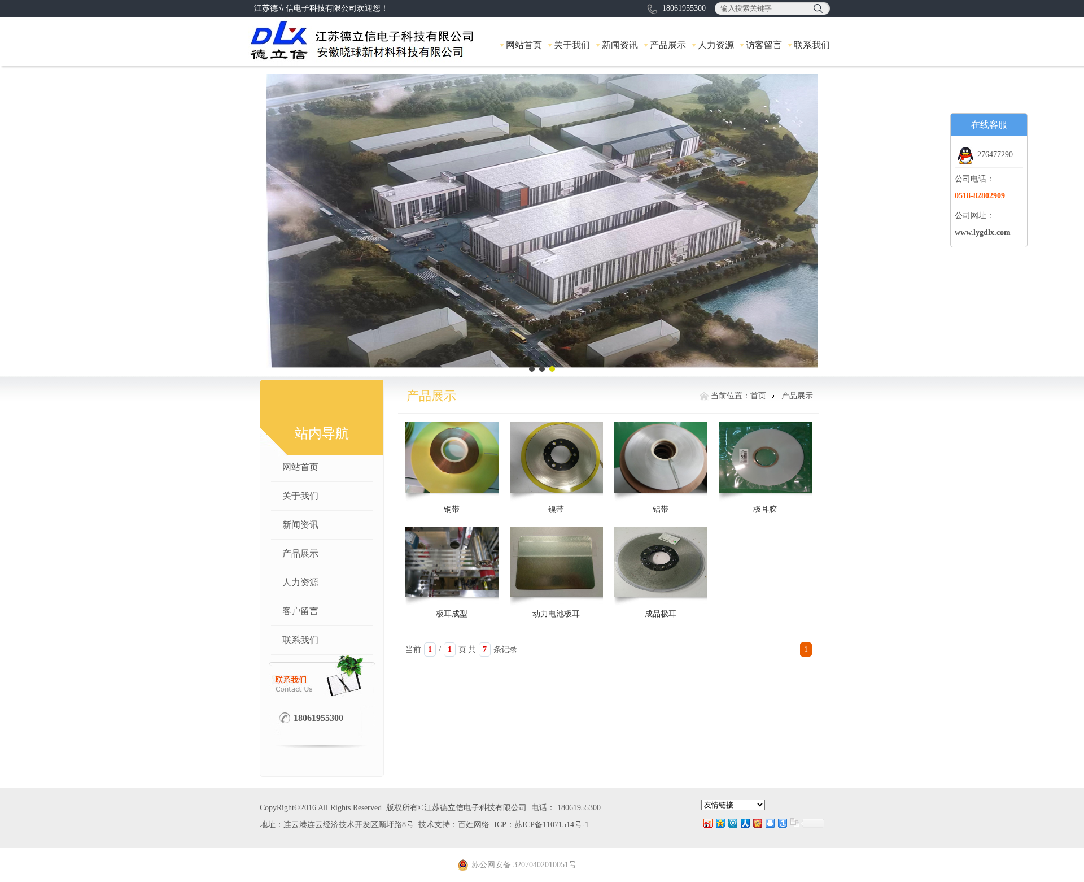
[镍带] (556, 457)
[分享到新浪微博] (707, 823)
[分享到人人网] (744, 823)
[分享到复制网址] (794, 823)
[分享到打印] (769, 823)
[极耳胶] (765, 457)
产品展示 (668, 45)
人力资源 (716, 45)
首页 (758, 396)
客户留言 (300, 611)
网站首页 (524, 45)
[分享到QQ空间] (720, 823)
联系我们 (812, 45)
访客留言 (764, 45)
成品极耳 (660, 614)
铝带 (660, 509)
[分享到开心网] (757, 823)
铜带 (452, 509)
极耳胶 (765, 509)
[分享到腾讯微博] (732, 823)
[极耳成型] (452, 561)
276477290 (995, 154)
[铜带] (452, 457)
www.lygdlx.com (983, 232)
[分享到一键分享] (782, 823)
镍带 (556, 509)
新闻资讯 (620, 45)
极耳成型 (451, 614)
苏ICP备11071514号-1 (551, 824)
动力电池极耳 (556, 614)
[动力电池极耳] (556, 561)
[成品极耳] (660, 561)
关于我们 (572, 45)
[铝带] (660, 457)
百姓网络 (473, 824)
